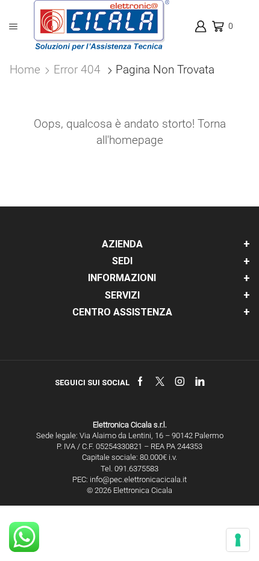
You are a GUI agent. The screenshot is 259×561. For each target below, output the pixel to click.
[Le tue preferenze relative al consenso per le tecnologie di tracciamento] (237, 539)
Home (25, 69)
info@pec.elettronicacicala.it (138, 479)
